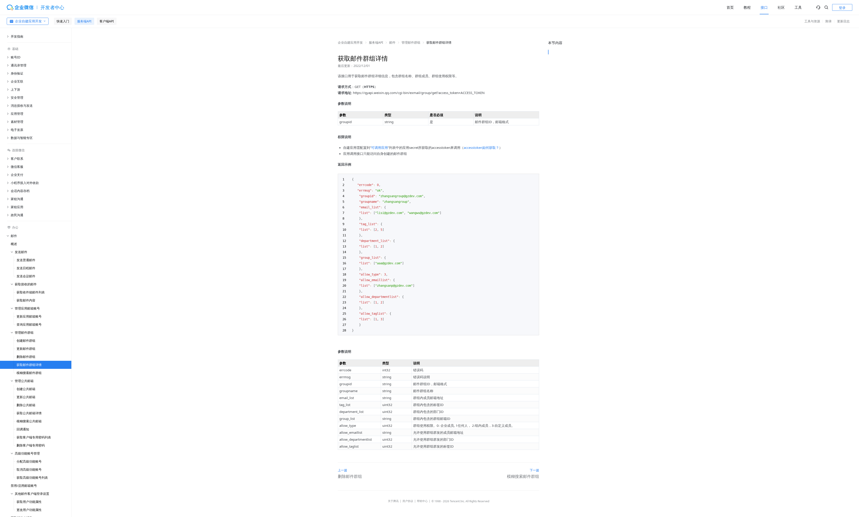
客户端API (107, 21)
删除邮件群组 (26, 357)
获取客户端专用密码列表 (34, 437)
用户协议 (407, 501)
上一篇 (342, 470)
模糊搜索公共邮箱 (29, 421)
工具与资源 (812, 21)
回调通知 (23, 429)
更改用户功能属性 (29, 510)
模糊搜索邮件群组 (29, 373)
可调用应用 (379, 147)
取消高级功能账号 (29, 469)
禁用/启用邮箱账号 (24, 485)
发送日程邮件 (26, 268)
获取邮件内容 (26, 300)
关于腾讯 (393, 501)
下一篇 (534, 470)
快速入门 (63, 21)
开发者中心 (52, 7)
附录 (828, 21)
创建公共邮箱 (26, 389)
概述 (14, 244)
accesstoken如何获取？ (481, 147)
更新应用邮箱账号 (29, 316)
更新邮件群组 (26, 348)
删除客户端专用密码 (31, 445)
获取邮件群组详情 (29, 365)
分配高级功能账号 (29, 461)
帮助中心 (422, 501)
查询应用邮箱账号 (29, 324)
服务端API (84, 21)
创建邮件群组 (26, 340)
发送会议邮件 (26, 276)
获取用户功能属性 (29, 502)
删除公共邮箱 (26, 405)
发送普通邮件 (26, 260)
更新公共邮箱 (26, 397)
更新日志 (843, 21)
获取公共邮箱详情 (29, 413)
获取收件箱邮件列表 (31, 292)
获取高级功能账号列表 (32, 477)
